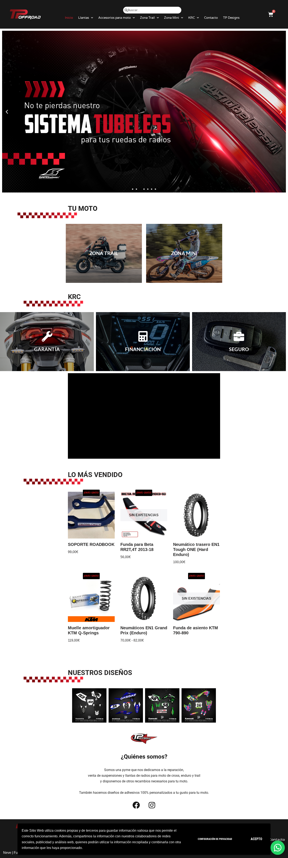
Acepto (256, 839)
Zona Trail (147, 18)
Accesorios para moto (114, 18)
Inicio (69, 18)
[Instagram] (152, 805)
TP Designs (231, 18)
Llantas (83, 18)
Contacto (211, 18)
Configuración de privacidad (215, 839)
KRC (191, 18)
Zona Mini (171, 18)
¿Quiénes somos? (144, 756)
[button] (132, 189)
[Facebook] (136, 805)
